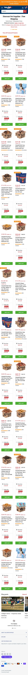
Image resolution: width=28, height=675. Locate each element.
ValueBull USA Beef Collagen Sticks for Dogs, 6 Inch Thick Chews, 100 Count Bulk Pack (6, 473)
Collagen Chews (9, 25)
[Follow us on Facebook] (2, 654)
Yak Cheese (22, 25)
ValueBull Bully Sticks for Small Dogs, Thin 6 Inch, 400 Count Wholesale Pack (20, 473)
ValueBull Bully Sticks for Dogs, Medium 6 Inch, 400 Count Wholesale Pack (20, 240)
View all (24, 594)
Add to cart (7, 78)
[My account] (22, 7)
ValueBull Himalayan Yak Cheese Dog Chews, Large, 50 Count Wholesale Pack (6, 239)
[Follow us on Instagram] (7, 654)
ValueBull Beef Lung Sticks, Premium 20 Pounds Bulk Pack (20, 147)
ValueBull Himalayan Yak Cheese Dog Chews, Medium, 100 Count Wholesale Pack (6, 379)
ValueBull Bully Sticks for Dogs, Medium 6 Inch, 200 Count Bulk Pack (20, 380)
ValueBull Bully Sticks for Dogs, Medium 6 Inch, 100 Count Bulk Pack (6, 55)
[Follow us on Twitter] (5, 654)
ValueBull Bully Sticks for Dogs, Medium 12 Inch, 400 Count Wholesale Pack (6, 288)
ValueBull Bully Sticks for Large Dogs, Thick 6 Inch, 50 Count (6, 334)
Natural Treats (14, 26)
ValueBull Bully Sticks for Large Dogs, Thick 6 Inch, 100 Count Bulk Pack (6, 101)
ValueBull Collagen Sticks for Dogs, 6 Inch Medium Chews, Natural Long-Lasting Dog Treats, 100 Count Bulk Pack (20, 287)
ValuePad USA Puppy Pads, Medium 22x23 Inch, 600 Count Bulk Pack (20, 565)
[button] (4, 59)
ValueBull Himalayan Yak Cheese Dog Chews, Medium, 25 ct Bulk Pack (20, 425)
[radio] (2, 65)
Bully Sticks (16, 25)
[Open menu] (2, 7)
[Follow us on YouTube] (10, 654)
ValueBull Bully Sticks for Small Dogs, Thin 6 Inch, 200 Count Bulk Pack (6, 426)
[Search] (25, 11)
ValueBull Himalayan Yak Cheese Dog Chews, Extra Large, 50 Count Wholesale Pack (6, 519)
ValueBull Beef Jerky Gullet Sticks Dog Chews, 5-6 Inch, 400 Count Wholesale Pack (20, 335)
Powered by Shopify (5, 672)
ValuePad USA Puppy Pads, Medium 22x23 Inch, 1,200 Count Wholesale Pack (20, 101)
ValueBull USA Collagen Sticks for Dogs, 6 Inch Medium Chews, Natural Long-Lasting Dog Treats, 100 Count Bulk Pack (6, 191)
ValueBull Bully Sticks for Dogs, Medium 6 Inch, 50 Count (20, 190)
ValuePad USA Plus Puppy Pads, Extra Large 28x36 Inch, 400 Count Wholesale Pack (20, 519)
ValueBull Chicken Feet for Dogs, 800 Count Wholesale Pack (6, 564)
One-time (6, 65)
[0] (25, 7)
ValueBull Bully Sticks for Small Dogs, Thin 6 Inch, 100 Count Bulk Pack (20, 55)
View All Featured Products (10, 33)
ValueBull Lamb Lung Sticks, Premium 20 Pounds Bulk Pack (6, 147)
